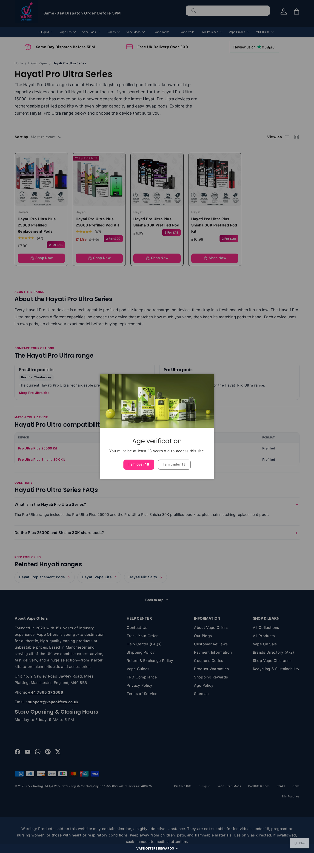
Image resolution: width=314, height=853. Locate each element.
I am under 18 (174, 464)
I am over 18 (138, 464)
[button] (157, 848)
